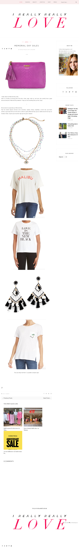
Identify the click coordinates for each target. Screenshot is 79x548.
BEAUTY (35, 2)
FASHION (27, 2)
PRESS (55, 2)
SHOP (49, 2)
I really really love (25, 49)
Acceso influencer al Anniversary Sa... (13, 452)
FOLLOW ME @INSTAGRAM (39, 508)
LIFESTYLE (42, 2)
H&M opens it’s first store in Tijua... (12, 429)
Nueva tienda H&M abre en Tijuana (31, 429)
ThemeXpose (74, 522)
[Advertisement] (6, 520)
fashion (26, 42)
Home (20, 2)
